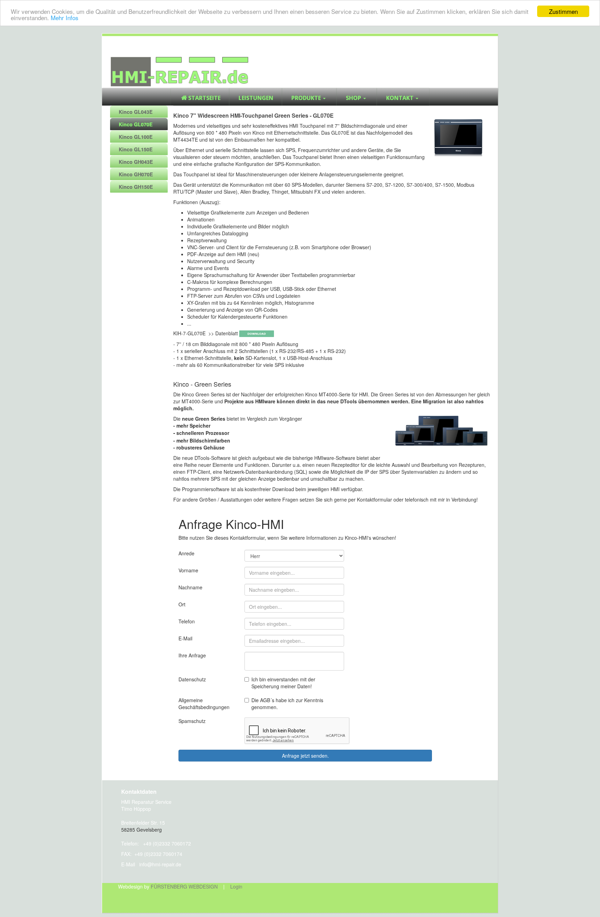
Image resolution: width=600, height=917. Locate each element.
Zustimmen (563, 11)
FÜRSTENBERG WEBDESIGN (184, 886)
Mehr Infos (64, 17)
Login (236, 886)
